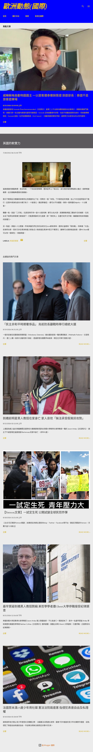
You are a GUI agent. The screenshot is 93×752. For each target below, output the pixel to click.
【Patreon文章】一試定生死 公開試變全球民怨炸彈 (35, 512)
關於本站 (15, 16)
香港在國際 (39, 16)
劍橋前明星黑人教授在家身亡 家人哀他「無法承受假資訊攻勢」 (44, 418)
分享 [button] (4, 122)
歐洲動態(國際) (25, 6)
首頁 (4, 16)
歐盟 (27, 16)
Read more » (84, 344)
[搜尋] (82, 4)
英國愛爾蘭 (14, 241)
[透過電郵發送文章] (21, 241)
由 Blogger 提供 (47, 745)
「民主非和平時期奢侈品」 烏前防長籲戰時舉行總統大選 (39, 324)
